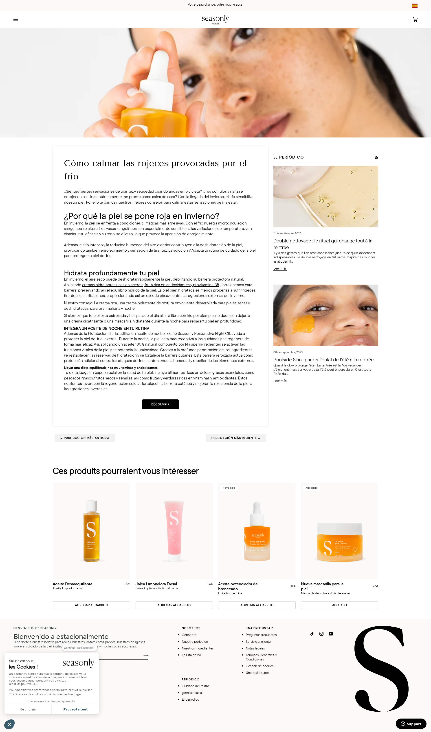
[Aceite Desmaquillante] (91, 531)
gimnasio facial (192, 693)
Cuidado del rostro (195, 686)
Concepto (189, 635)
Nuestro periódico (195, 641)
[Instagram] (321, 634)
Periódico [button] (191, 679)
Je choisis (28, 709)
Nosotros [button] (191, 628)
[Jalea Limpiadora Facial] (174, 531)
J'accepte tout (75, 709)
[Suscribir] (142, 655)
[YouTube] (331, 634)
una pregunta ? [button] (259, 628)
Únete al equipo (257, 673)
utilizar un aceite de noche (142, 333)
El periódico (190, 699)
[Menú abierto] (20, 19)
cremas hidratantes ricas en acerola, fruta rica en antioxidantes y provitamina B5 (150, 284)
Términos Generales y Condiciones (261, 657)
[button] (9, 724)
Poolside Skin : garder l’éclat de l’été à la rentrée (323, 359)
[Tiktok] (312, 634)
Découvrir (160, 404)
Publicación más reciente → (236, 438)
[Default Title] (91, 531)
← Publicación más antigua (84, 438)
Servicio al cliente (258, 641)
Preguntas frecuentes (261, 635)
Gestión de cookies (260, 666)
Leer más (280, 268)
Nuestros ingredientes (198, 648)
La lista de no (191, 655)
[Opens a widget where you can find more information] (411, 724)
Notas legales (255, 648)
